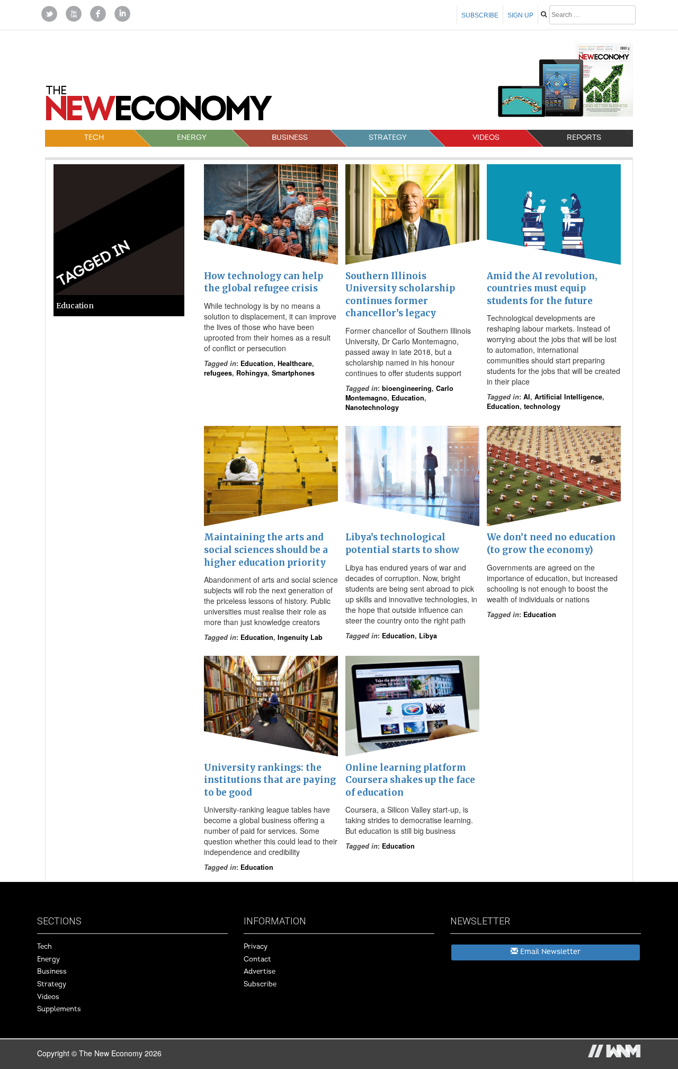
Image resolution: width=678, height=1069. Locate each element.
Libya (428, 635)
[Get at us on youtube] (74, 12)
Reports (584, 137)
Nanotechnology (372, 407)
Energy (192, 137)
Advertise (259, 971)
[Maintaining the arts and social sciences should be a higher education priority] (271, 476)
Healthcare (295, 363)
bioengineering (407, 388)
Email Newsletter (549, 951)
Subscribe (479, 15)
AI (526, 397)
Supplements (59, 1009)
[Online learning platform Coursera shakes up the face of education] (412, 706)
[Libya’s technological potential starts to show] (412, 476)
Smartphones (293, 373)
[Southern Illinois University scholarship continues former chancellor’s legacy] (412, 214)
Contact (257, 959)
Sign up (520, 15)
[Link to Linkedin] (122, 12)
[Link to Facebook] (98, 12)
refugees (218, 373)
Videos (485, 137)
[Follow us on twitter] (49, 12)
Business (290, 137)
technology (542, 406)
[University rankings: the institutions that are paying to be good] (271, 706)
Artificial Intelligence (568, 397)
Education (256, 363)
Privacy (255, 946)
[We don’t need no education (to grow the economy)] (554, 476)
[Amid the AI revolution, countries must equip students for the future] (554, 214)
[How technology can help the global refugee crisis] (271, 214)
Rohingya (251, 373)
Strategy (388, 137)
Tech (94, 137)
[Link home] (159, 107)
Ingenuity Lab (300, 637)
